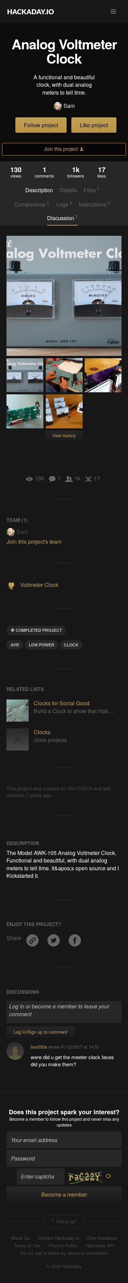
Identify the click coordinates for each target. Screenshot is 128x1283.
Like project (94, 125)
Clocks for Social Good (61, 703)
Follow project (41, 125)
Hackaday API (100, 1246)
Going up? (66, 1221)
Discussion (62, 218)
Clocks (42, 732)
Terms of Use (27, 1246)
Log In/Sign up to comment (40, 1032)
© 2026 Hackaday (64, 1266)
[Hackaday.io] (30, 11)
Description (39, 190)
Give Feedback (102, 1238)
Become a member (26, 1119)
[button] (113, 11)
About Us (20, 1238)
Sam (69, 106)
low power (41, 645)
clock (71, 645)
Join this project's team (33, 541)
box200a (39, 1046)
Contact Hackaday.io (58, 1238)
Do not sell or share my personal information (64, 1253)
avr (15, 645)
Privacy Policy (63, 1246)
